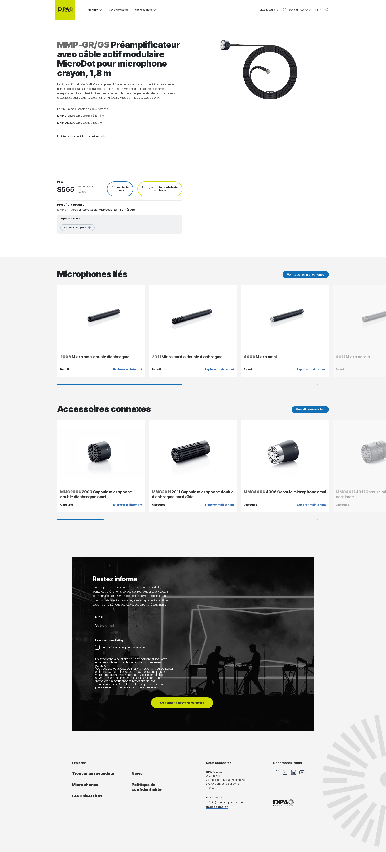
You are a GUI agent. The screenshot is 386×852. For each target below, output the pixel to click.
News (137, 773)
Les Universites (119, 9)
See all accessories (310, 409)
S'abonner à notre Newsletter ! (182, 702)
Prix (60, 181)
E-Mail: (99, 616)
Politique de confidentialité (147, 787)
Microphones (85, 784)
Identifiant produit (70, 204)
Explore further (70, 218)
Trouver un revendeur (93, 773)
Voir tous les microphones (305, 274)
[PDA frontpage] (65, 10)
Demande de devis (120, 188)
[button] (266, 10)
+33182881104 (214, 797)
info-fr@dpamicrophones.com (224, 802)
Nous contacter (217, 806)
